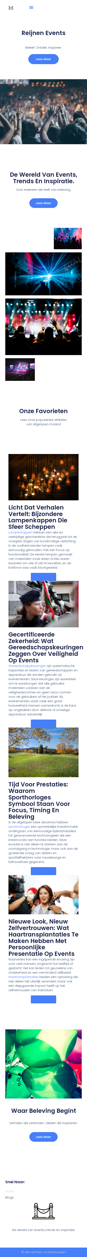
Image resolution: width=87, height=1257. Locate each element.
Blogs (9, 1197)
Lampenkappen (20, 532)
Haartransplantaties (23, 977)
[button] (31, 7)
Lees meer (43, 203)
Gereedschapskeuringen (27, 666)
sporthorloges (19, 827)
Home (9, 1191)
